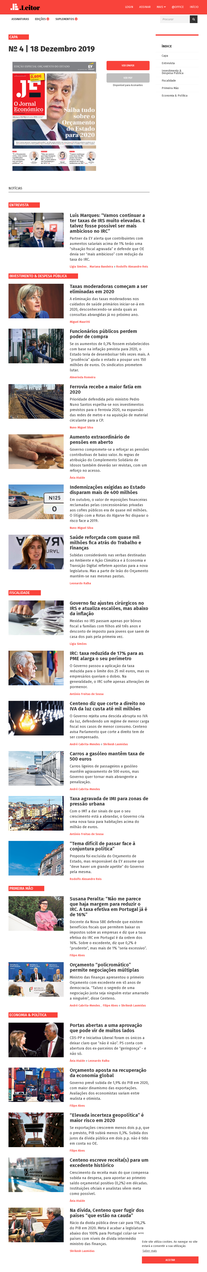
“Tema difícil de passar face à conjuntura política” (102, 846)
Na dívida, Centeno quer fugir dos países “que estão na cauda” (107, 1212)
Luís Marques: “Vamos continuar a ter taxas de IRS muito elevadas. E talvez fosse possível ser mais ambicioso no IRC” (107, 223)
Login (129, 7)
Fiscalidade (20, 593)
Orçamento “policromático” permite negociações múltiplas (104, 967)
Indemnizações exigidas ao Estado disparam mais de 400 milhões (107, 489)
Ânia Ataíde (77, 477)
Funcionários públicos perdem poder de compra (103, 333)
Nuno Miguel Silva (81, 427)
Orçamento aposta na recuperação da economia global (108, 1072)
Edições (40, 19)
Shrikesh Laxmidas (115, 744)
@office (178, 7)
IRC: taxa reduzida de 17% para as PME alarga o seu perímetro (107, 655)
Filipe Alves (77, 955)
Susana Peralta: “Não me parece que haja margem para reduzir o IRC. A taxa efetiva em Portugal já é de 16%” (108, 906)
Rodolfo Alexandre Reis (132, 266)
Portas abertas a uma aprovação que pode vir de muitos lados (106, 1027)
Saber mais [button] (150, 1251)
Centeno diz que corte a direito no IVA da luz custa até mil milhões (107, 706)
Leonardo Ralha (80, 583)
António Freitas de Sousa (87, 694)
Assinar (145, 7)
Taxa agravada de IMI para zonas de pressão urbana (109, 801)
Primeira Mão (21, 888)
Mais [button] (160, 7)
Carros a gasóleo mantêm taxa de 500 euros (107, 756)
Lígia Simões (78, 266)
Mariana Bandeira (101, 266)
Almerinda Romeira (82, 377)
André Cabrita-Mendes (85, 744)
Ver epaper (128, 65)
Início (194, 7)
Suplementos (65, 19)
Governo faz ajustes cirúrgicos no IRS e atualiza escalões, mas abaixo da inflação (109, 608)
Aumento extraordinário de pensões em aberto (100, 439)
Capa (165, 55)
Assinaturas (20, 19)
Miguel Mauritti (80, 322)
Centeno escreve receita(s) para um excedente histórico (109, 1162)
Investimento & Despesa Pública (38, 276)
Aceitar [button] (170, 1259)
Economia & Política (28, 1015)
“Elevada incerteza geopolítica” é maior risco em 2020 (107, 1117)
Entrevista (19, 205)
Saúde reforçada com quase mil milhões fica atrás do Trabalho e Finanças (105, 543)
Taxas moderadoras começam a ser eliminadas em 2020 (109, 289)
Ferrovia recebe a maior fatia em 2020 (105, 389)
